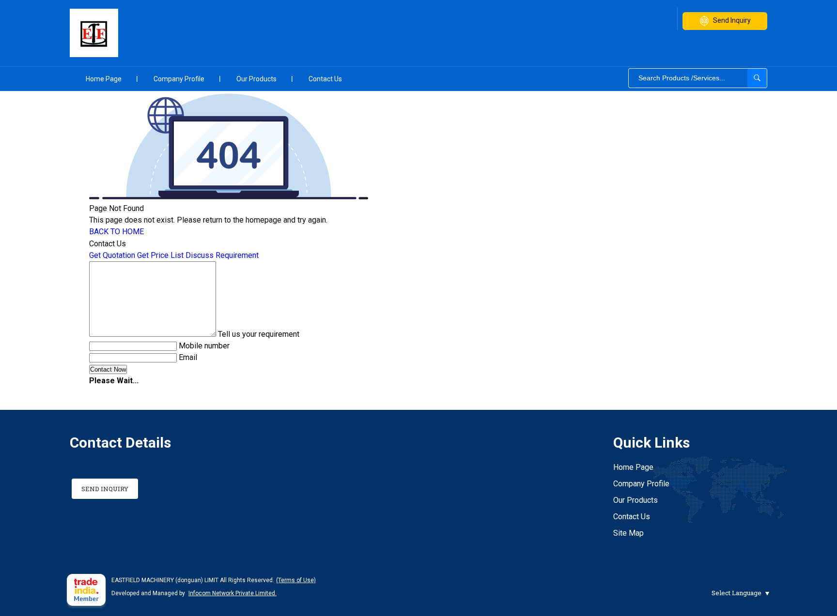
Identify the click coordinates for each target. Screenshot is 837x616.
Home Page (104, 79)
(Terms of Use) (296, 580)
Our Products (256, 79)
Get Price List (160, 255)
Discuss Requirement (222, 255)
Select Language (736, 592)
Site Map (628, 533)
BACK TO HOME (116, 231)
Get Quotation (112, 255)
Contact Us (325, 79)
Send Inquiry (732, 20)
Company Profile (179, 79)
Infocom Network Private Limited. (232, 593)
